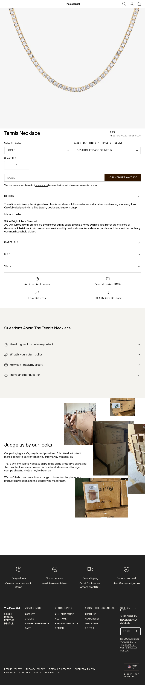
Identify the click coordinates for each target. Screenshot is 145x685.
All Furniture (64, 614)
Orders (29, 619)
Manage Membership (37, 624)
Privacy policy (35, 669)
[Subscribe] (136, 631)
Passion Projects (66, 624)
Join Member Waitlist (122, 177)
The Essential (131, 675)
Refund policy (13, 669)
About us (90, 614)
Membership (41, 185)
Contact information (46, 672)
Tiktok (89, 628)
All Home (61, 619)
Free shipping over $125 (125, 135)
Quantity (10, 158)
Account (30, 614)
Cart (28, 628)
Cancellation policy (17, 672)
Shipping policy (85, 669)
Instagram (91, 624)
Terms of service (60, 669)
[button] (5, 4)
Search (59, 628)
